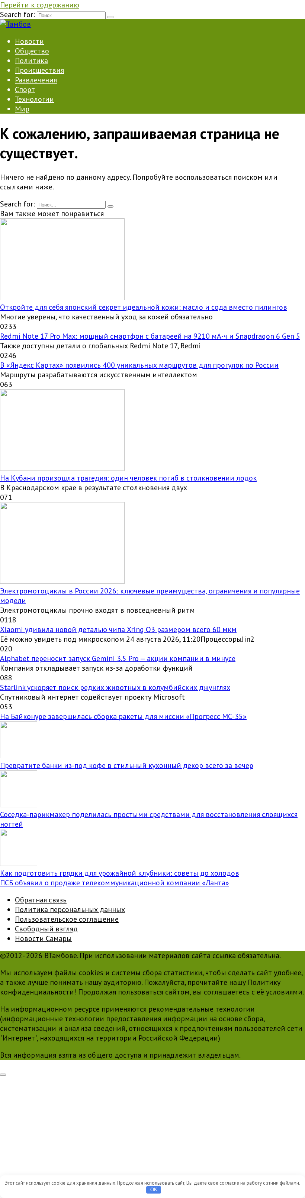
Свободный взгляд (46, 929)
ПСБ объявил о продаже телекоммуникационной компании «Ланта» (114, 883)
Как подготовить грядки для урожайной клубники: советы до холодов (119, 873)
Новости (29, 41)
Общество (32, 51)
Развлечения (36, 80)
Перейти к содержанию (39, 5)
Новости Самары (43, 938)
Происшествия (39, 70)
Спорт (25, 89)
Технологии (34, 99)
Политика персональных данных (70, 909)
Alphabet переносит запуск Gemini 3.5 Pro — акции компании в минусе (117, 658)
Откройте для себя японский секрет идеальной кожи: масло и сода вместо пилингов (143, 307)
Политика (31, 60)
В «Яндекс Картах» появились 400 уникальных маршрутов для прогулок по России (139, 365)
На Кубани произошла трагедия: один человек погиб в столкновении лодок (128, 478)
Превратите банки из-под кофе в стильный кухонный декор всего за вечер (126, 765)
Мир (22, 109)
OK (153, 1189)
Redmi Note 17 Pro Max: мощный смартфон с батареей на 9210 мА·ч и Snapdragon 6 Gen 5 (150, 336)
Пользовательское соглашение (67, 919)
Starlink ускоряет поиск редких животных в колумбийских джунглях (115, 687)
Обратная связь (41, 900)
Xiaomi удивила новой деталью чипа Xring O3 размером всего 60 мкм (118, 629)
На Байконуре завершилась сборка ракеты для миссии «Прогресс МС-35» (123, 716)
